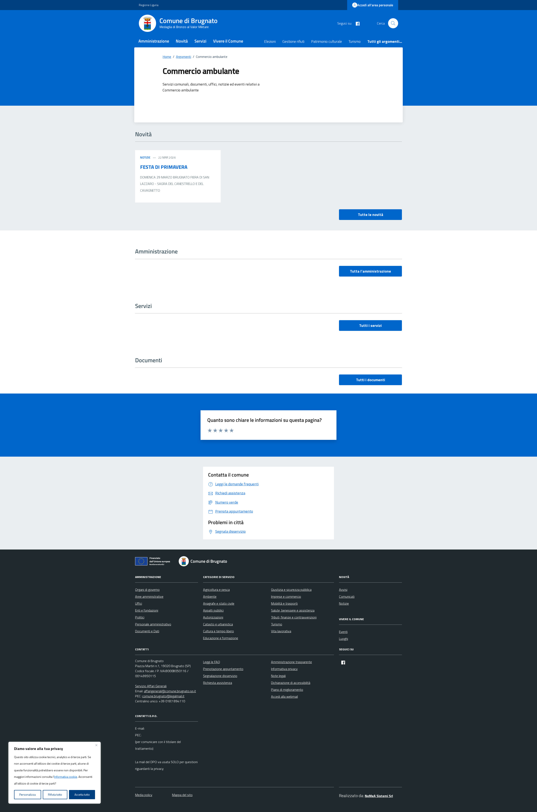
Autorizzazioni (213, 617)
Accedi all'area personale (375, 5)
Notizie (145, 157)
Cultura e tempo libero (218, 631)
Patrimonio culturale (326, 41)
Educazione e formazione (220, 638)
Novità (182, 41)
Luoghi (343, 638)
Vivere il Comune (228, 41)
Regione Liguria (148, 5)
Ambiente (209, 596)
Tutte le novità (370, 214)
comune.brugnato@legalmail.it (163, 696)
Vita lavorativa (281, 631)
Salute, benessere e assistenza (292, 610)
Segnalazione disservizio (220, 675)
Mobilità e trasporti (284, 603)
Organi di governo (147, 589)
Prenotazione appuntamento (223, 668)
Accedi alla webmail (284, 696)
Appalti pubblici (213, 610)
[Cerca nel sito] (393, 23)
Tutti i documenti (370, 380)
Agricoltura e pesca (216, 589)
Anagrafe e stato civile (218, 603)
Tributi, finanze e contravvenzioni (294, 617)
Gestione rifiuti (293, 41)
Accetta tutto (82, 794)
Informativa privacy (284, 668)
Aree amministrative (149, 596)
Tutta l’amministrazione (370, 271)
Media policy (143, 794)
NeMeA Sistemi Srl (379, 795)
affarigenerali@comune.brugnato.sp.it (170, 691)
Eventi (343, 631)
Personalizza (27, 794)
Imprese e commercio (286, 596)
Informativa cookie (65, 776)
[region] (54, 773)
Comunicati (347, 596)
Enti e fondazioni (146, 610)
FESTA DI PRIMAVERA (163, 167)
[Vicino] (96, 745)
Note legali (278, 675)
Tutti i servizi (370, 325)
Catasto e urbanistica (218, 624)
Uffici (138, 603)
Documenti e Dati (147, 631)
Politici (139, 617)
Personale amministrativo (153, 624)
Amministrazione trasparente (291, 661)
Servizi (200, 41)
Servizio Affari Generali (151, 686)
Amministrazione (153, 41)
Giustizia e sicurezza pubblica (291, 589)
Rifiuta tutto (55, 794)
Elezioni (270, 41)
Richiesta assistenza (217, 682)
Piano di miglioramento (287, 689)
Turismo (355, 41)
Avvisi (343, 589)
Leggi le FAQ (211, 661)
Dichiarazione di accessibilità (290, 682)
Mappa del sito (182, 794)
